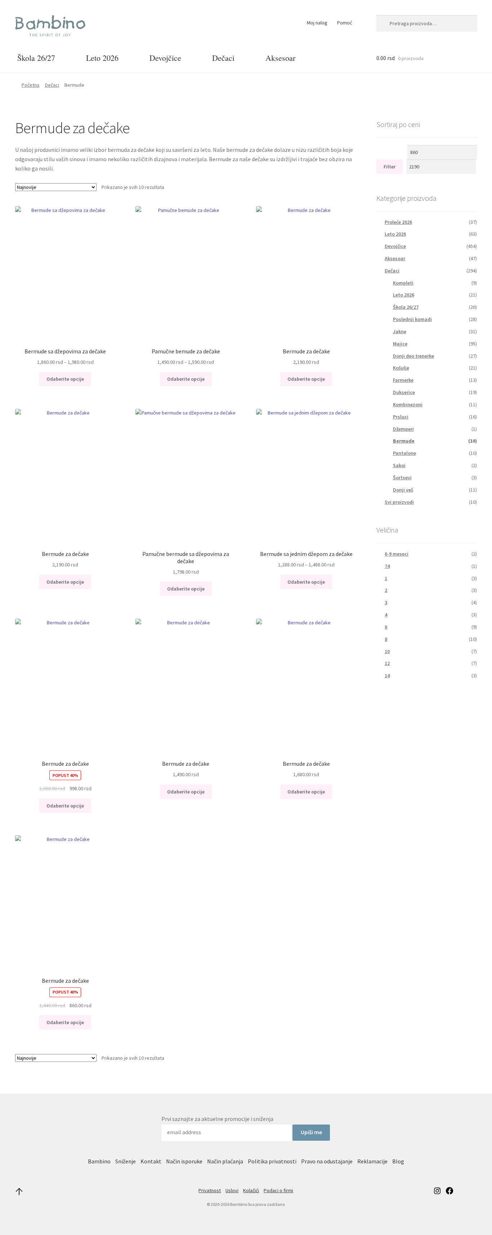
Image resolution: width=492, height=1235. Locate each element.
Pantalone (404, 453)
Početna (30, 85)
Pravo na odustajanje (327, 1161)
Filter (389, 166)
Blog (398, 1161)
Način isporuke (184, 1161)
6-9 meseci (396, 554)
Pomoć (344, 22)
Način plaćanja (225, 1161)
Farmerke (403, 380)
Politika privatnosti (272, 1161)
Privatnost (209, 1190)
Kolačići (251, 1190)
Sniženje (125, 1161)
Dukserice (404, 392)
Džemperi (403, 429)
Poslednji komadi (412, 319)
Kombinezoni (407, 404)
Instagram (437, 1190)
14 (387, 675)
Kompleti (403, 283)
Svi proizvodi (399, 502)
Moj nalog (317, 22)
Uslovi (231, 1190)
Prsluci (400, 416)
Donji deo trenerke (413, 356)
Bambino (99, 1161)
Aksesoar (280, 58)
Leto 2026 (102, 58)
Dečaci (223, 58)
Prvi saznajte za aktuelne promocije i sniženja (217, 1118)
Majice (400, 343)
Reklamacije (372, 1161)
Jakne (399, 331)
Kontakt (150, 1161)
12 (387, 663)
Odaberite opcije (65, 379)
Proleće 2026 (398, 222)
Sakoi (399, 465)
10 (387, 651)
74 (387, 566)
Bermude (404, 441)
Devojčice (165, 58)
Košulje (401, 368)
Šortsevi (402, 477)
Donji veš (403, 490)
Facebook (449, 1190)
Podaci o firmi (278, 1190)
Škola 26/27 (36, 58)
